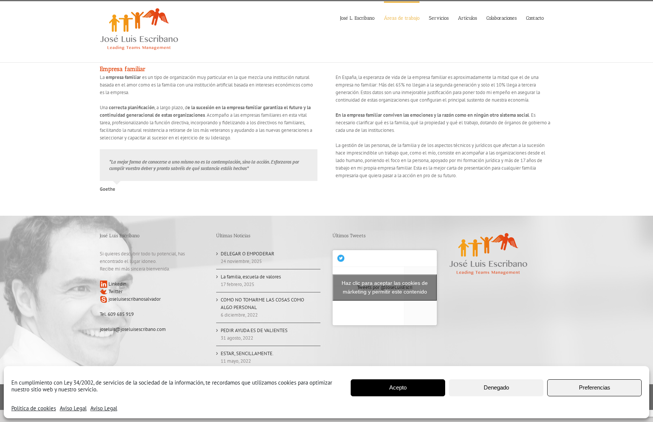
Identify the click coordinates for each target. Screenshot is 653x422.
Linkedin (116, 284)
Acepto (398, 387)
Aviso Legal (73, 408)
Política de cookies (33, 408)
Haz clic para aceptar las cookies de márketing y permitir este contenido (385, 287)
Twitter (114, 291)
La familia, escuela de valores (251, 277)
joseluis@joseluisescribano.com (133, 329)
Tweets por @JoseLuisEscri (385, 287)
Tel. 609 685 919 (117, 314)
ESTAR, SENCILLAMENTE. (247, 353)
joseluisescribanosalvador (134, 299)
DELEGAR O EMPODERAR (247, 253)
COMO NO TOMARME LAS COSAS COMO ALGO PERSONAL (262, 304)
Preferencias (594, 387)
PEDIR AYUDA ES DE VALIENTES (254, 330)
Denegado (496, 387)
